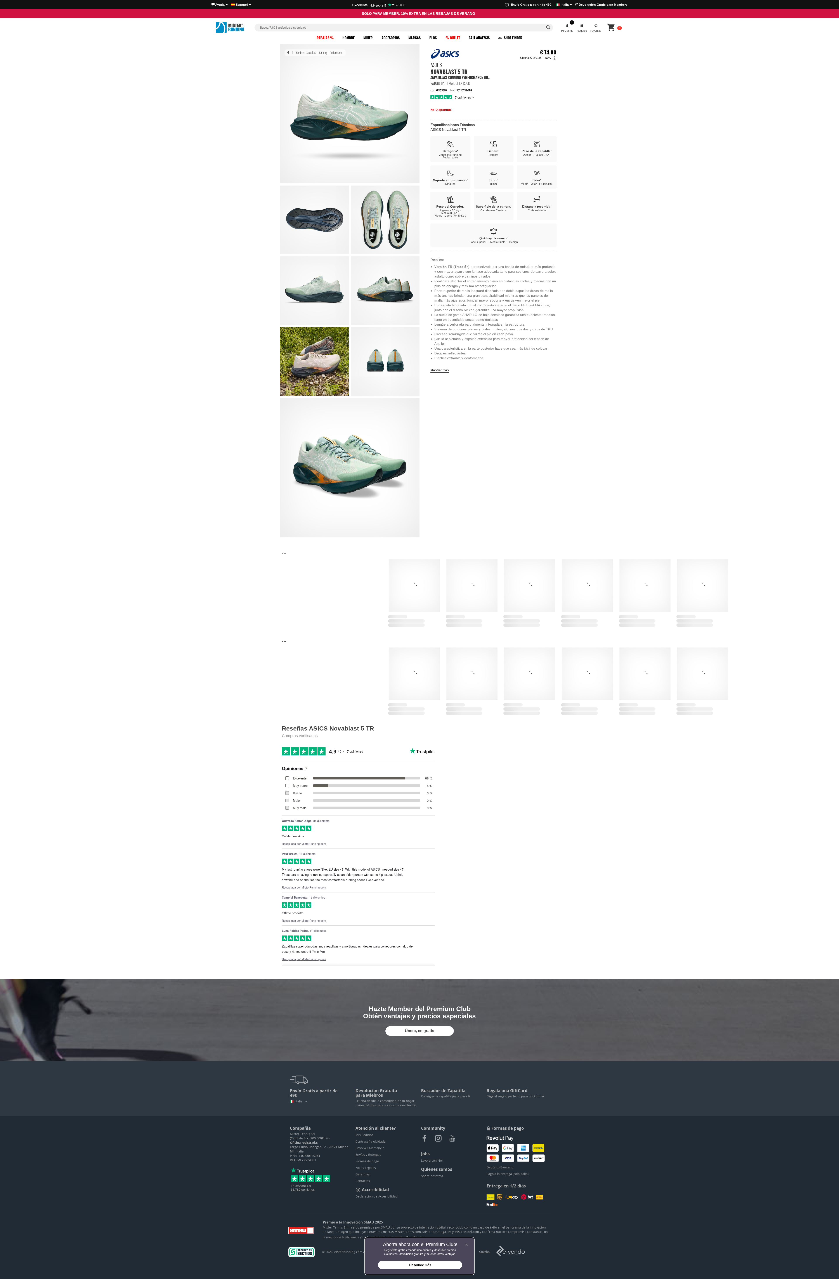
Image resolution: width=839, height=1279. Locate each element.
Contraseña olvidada (370, 1141)
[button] (219, 4)
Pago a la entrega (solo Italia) (508, 1174)
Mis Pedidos (364, 1135)
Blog (433, 37)
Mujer (368, 37)
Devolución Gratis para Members (603, 4)
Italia (300, 1101)
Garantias (362, 1174)
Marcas (414, 37)
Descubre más (420, 1265)
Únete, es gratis (419, 1031)
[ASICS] (444, 53)
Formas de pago (367, 1161)
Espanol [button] (242, 4)
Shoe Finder (512, 37)
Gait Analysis (479, 37)
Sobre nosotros (432, 1176)
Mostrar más (439, 370)
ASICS (436, 65)
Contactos (362, 1181)
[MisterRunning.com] (234, 27)
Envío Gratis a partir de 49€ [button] (540, 4)
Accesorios (390, 37)
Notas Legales (365, 1168)
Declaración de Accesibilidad (376, 1196)
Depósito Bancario (500, 1167)
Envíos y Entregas (368, 1154)
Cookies (484, 1251)
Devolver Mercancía (369, 1148)
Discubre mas (416, 1237)
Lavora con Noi (432, 1160)
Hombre (348, 37)
